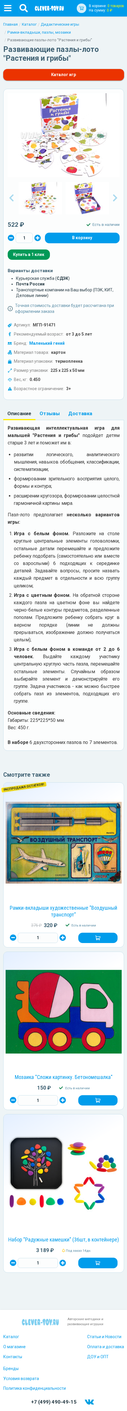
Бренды (11, 1368)
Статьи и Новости (104, 1336)
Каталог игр (63, 74)
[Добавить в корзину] (97, 938)
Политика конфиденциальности (34, 1388)
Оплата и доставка (105, 1346)
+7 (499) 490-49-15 (53, 1402)
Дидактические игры (60, 24)
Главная (10, 24)
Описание (19, 413)
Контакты (12, 1356)
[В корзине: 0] (82, 238)
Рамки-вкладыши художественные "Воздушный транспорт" (63, 911)
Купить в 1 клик (28, 254)
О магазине (14, 1346)
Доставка (80, 413)
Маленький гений (47, 343)
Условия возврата (21, 1378)
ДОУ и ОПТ (98, 1356)
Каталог (29, 24)
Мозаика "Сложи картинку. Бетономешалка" (64, 1077)
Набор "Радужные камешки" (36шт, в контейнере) (63, 1239)
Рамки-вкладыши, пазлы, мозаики (39, 32)
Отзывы (50, 413)
